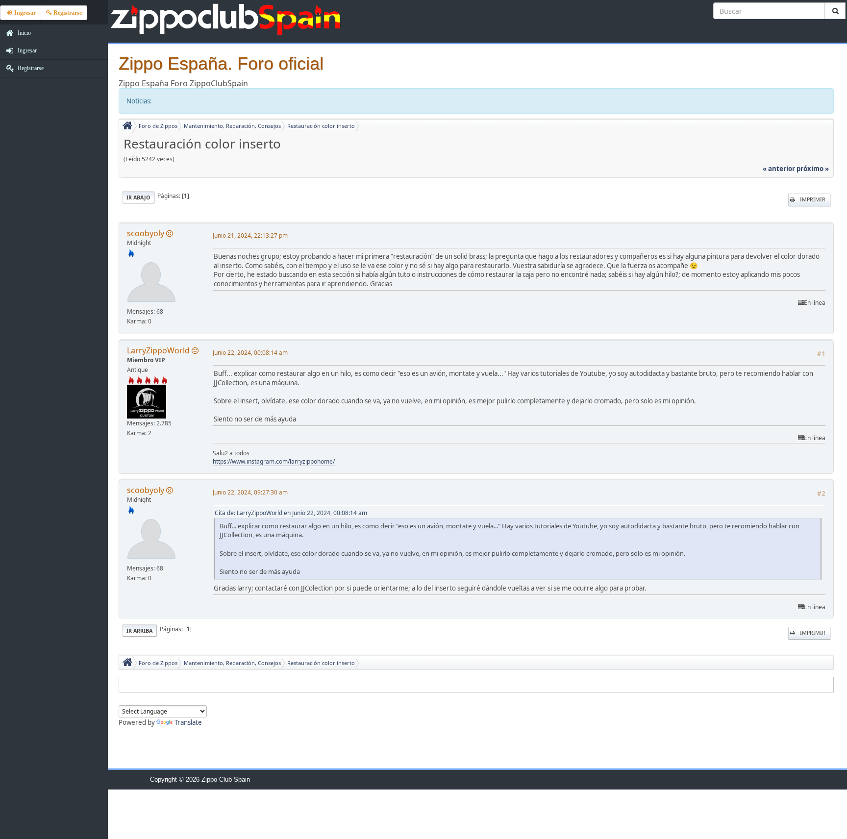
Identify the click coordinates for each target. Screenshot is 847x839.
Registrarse (30, 68)
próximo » (813, 168)
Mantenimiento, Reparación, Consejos (232, 125)
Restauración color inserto (321, 125)
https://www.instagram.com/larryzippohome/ (274, 461)
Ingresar (26, 50)
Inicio (23, 32)
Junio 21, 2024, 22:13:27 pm (250, 235)
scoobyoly (145, 233)
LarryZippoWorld (158, 350)
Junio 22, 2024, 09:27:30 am (250, 492)
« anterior (779, 168)
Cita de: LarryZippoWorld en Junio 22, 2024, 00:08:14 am (291, 513)
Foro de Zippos (158, 125)
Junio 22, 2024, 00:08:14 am (250, 352)
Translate (188, 722)
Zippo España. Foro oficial (221, 63)
